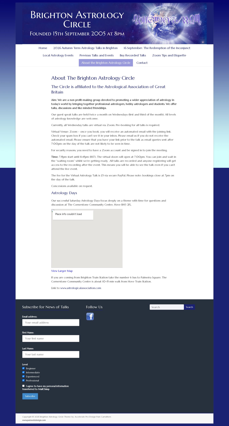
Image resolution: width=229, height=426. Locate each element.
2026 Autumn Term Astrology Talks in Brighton (85, 48)
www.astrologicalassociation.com (80, 288)
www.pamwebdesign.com (34, 420)
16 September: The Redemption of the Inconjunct (157, 48)
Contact (142, 63)
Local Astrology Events (58, 55)
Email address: (29, 316)
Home (43, 48)
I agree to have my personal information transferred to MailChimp (45, 388)
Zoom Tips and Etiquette (169, 55)
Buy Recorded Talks (133, 55)
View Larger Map (62, 270)
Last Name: (28, 348)
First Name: (28, 332)
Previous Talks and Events (97, 55)
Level (25, 364)
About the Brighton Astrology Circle (105, 63)
